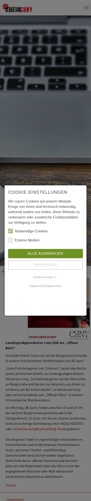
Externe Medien (27, 240)
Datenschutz (54, 286)
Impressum (36, 286)
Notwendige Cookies (31, 231)
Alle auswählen (45, 253)
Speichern (45, 265)
